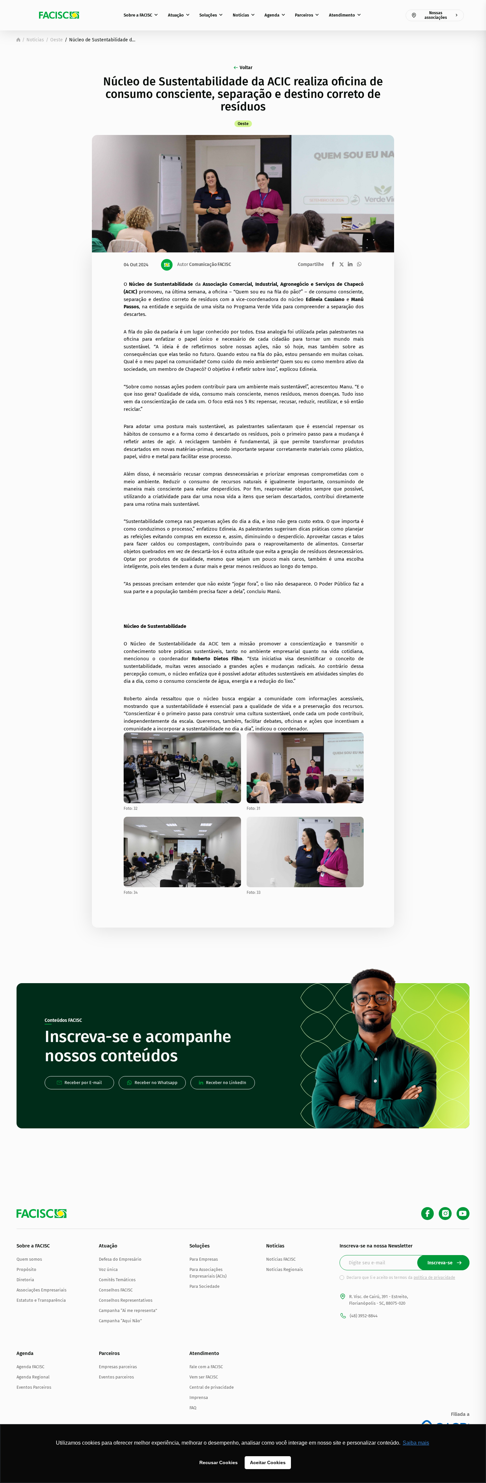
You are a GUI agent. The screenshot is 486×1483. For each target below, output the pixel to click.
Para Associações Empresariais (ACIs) (207, 1273)
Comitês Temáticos (117, 1280)
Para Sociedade (204, 1286)
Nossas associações (436, 15)
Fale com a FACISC (206, 1367)
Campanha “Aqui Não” (120, 1321)
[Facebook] (427, 1213)
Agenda (271, 15)
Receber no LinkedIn (226, 1082)
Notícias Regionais (284, 1269)
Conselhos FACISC (116, 1290)
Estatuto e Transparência (41, 1300)
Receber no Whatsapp (156, 1082)
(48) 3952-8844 (364, 1316)
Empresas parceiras (118, 1367)
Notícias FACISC (281, 1259)
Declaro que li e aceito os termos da (400, 1277)
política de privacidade (434, 1277)
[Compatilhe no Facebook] (333, 264)
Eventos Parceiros (34, 1387)
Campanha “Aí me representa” (128, 1310)
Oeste (56, 40)
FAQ (192, 1408)
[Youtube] (463, 1213)
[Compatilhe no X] (341, 264)
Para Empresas (203, 1259)
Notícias (241, 15)
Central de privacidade (211, 1387)
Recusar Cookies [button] (218, 1462)
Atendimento (342, 15)
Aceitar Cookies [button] (268, 1462)
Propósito (26, 1269)
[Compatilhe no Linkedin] (350, 264)
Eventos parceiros (116, 1377)
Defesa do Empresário (120, 1259)
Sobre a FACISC (138, 15)
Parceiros (304, 15)
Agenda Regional (33, 1377)
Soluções (208, 15)
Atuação (176, 15)
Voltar (246, 67)
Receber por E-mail (83, 1082)
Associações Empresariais (41, 1290)
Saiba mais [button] (416, 1443)
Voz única (108, 1269)
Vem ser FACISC (203, 1377)
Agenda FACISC (30, 1367)
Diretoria (25, 1280)
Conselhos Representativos (125, 1300)
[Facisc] (59, 15)
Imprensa (198, 1397)
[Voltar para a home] (18, 40)
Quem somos (29, 1259)
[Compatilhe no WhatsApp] (359, 264)
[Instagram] (445, 1213)
